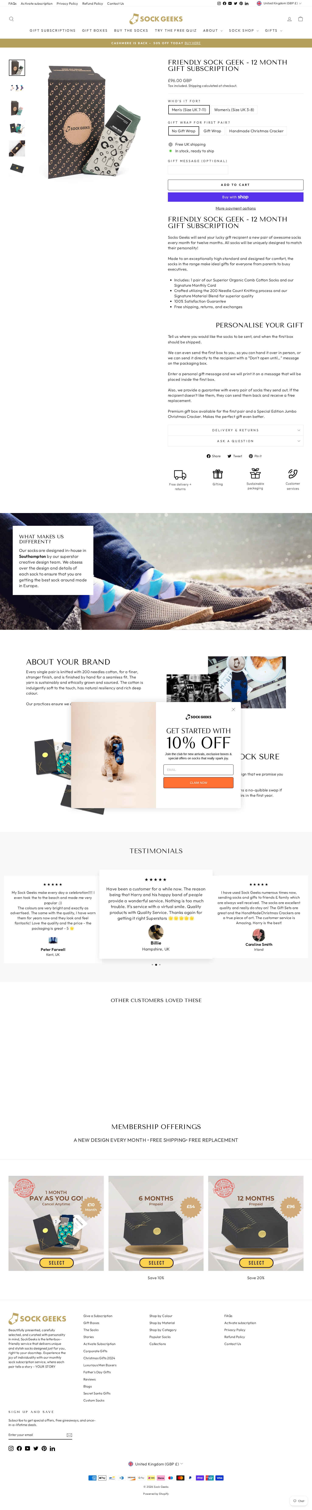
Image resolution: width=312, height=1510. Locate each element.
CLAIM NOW (198, 782)
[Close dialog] (233, 709)
